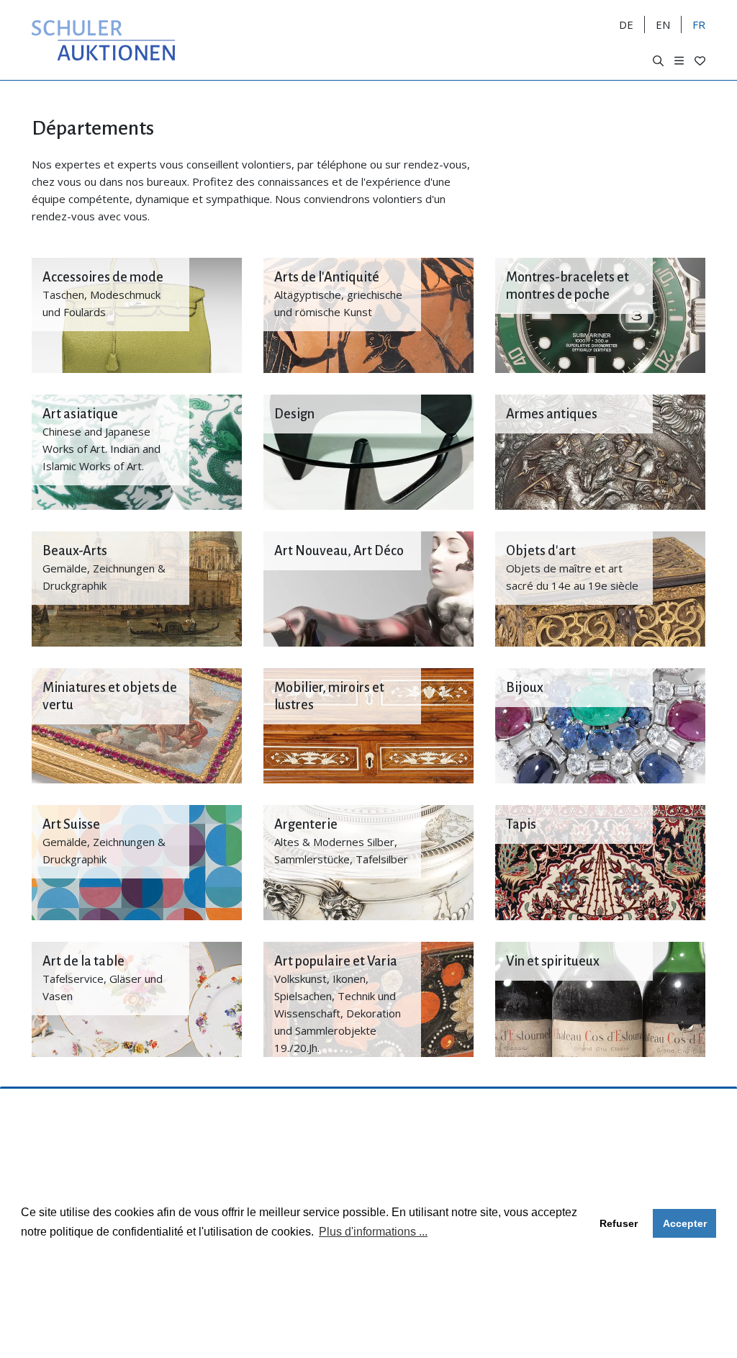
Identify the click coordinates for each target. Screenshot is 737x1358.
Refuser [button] (619, 1223)
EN (663, 24)
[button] (658, 60)
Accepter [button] (685, 1223)
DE (626, 24)
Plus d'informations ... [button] (373, 1232)
